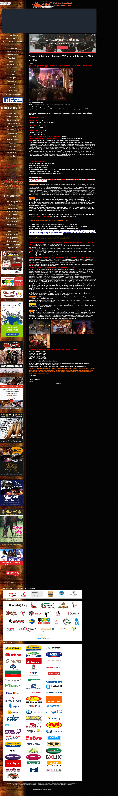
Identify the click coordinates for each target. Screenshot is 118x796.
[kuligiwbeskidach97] (39, 348)
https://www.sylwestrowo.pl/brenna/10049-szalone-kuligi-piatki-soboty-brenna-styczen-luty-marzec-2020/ (58, 109)
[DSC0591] (51, 101)
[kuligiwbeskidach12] (39, 333)
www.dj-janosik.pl (61, 190)
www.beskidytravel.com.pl (58, 210)
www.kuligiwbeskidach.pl (53, 363)
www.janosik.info (69, 363)
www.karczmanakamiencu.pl (73, 140)
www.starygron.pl (64, 155)
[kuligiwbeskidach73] (83, 333)
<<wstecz (31, 63)
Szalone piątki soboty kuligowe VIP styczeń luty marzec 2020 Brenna (51, 104)
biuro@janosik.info (71, 216)
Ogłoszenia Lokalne (8, 582)
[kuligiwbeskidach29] (61, 333)
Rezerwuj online (63, 47)
